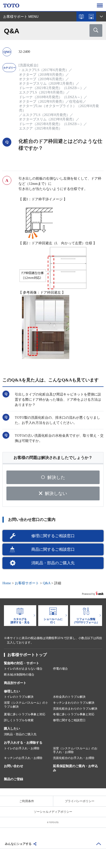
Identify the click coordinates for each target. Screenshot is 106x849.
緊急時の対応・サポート (21, 663)
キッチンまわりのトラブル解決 (73, 702)
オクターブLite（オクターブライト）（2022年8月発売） (59, 108)
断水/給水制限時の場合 (19, 674)
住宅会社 (76, 101)
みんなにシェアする (18, 844)
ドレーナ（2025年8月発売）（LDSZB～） (51, 124)
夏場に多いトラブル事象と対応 (24, 714)
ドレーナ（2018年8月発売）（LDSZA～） (51, 97)
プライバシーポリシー (79, 801)
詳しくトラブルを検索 (19, 720)
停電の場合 (60, 668)
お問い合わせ (13, 766)
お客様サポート (27, 583)
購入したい (12, 728)
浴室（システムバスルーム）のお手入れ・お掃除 (75, 750)
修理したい (12, 691)
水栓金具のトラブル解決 (69, 696)
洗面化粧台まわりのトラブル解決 (75, 708)
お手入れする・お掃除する (23, 742)
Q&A (46, 583)
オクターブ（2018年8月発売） (42, 74)
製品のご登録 (13, 779)
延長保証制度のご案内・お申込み (75, 768)
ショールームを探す (91, 16)
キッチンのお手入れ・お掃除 (23, 758)
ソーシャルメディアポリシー (53, 811)
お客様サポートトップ (27, 655)
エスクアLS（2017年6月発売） (45, 70)
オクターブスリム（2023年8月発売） (47, 119)
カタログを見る (81, 16)
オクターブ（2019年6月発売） (42, 79)
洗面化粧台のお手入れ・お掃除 (73, 758)
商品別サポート (15, 683)
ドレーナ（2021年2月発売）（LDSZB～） (51, 88)
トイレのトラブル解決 (19, 696)
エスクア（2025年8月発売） (40, 128)
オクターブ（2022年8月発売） (42, 101)
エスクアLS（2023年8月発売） (46, 115)
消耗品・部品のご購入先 (53, 563)
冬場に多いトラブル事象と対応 (73, 714)
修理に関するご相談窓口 (53, 536)
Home (6, 583)
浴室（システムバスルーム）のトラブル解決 (26, 704)
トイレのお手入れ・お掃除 (21, 748)
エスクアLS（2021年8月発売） (42, 92)
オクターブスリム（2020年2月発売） (47, 83)
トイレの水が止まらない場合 (23, 668)
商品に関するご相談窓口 (53, 549)
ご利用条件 (26, 801)
